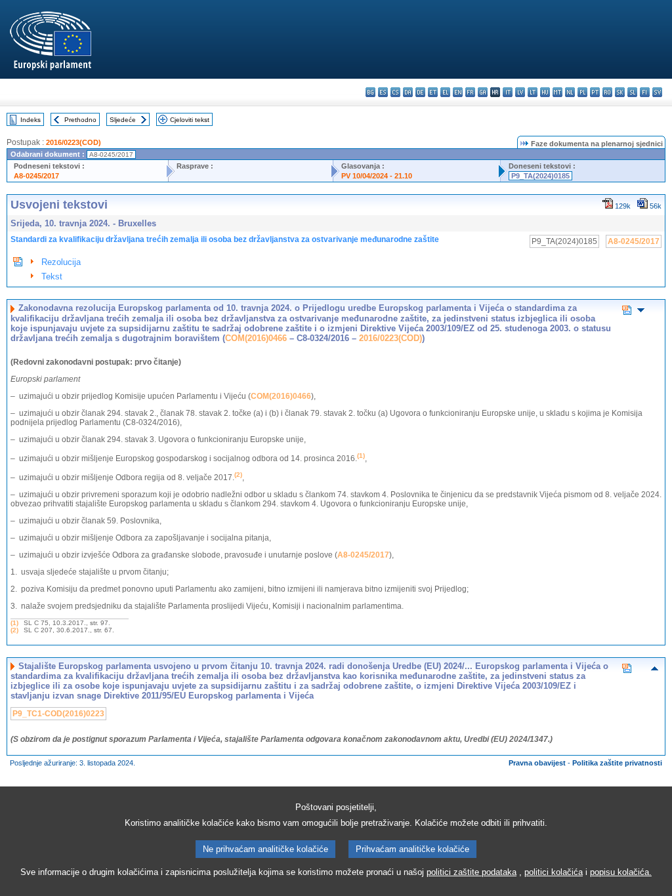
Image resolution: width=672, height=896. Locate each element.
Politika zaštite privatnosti (617, 763)
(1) (14, 622)
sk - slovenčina (620, 92)
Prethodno (80, 119)
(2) (14, 630)
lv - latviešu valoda (520, 92)
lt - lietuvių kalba (532, 92)
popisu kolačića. (621, 872)
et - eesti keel (433, 92)
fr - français (470, 92)
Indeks (30, 119)
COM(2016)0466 (256, 338)
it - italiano (508, 92)
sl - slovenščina (632, 92)
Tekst (51, 276)
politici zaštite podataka (471, 872)
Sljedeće (123, 119)
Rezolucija (61, 262)
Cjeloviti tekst (189, 119)
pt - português (595, 92)
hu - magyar (545, 92)
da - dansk (408, 92)
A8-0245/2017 (36, 176)
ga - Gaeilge (483, 92)
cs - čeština (395, 92)
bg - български (370, 92)
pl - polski (582, 92)
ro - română (607, 92)
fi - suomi (645, 92)
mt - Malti (557, 92)
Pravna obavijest (537, 763)
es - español (383, 92)
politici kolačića (553, 872)
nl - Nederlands (570, 92)
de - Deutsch (420, 92)
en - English (458, 92)
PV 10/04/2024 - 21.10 (376, 176)
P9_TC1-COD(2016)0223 (58, 713)
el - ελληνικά (445, 92)
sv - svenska (657, 92)
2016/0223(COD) (73, 142)
